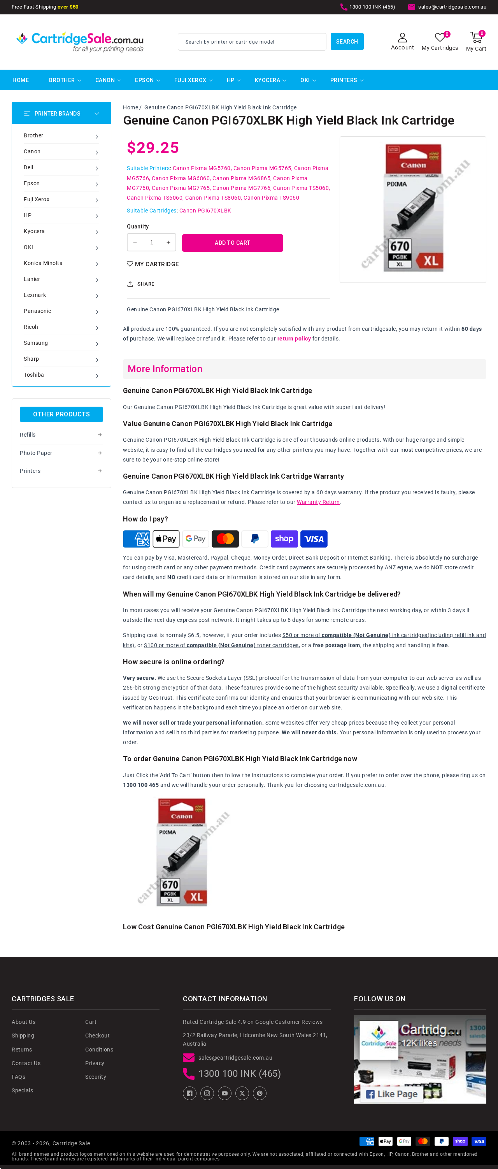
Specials (22, 1090)
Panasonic (37, 311)
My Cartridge (157, 264)
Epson (144, 80)
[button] (476, 42)
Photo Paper (36, 453)
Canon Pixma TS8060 (213, 198)
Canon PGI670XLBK (205, 210)
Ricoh (31, 327)
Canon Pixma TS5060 (301, 188)
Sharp (31, 359)
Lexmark (35, 295)
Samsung (36, 343)
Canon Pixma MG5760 (202, 168)
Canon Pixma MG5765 (262, 168)
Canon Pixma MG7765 (181, 188)
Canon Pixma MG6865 (241, 178)
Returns (22, 1049)
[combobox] (252, 42)
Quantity (138, 226)
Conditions (99, 1049)
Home (130, 107)
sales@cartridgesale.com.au (235, 1058)
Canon (105, 80)
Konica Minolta (43, 263)
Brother (62, 80)
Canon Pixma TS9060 (271, 198)
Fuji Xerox (190, 80)
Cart (90, 1022)
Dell (28, 167)
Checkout (97, 1035)
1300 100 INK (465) (239, 1073)
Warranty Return (318, 502)
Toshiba (34, 375)
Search (347, 42)
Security (95, 1077)
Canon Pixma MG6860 (181, 178)
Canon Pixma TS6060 (154, 198)
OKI (305, 80)
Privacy (95, 1063)
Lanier (32, 279)
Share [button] (145, 284)
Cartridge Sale (71, 1143)
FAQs (18, 1077)
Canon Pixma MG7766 (241, 188)
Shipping (23, 1035)
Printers (344, 80)
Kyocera (268, 80)
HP (231, 80)
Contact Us (26, 1063)
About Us (23, 1022)
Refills (28, 435)
